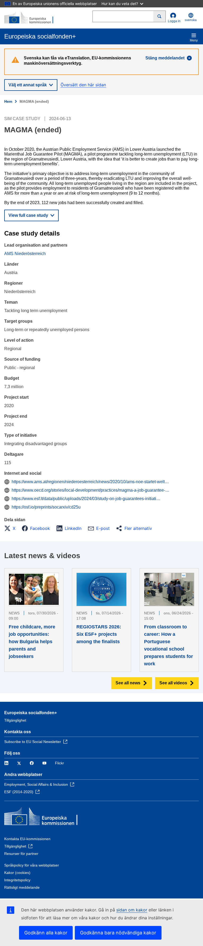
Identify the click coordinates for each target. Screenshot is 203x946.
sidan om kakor (131, 909)
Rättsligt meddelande (22, 887)
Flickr (59, 763)
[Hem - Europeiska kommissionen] (30, 18)
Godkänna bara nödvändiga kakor (118, 932)
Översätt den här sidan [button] (83, 84)
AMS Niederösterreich (25, 253)
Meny (194, 40)
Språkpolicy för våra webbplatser (31, 865)
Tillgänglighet (15, 720)
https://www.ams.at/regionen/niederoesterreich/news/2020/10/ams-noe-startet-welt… (90, 481)
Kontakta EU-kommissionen (27, 839)
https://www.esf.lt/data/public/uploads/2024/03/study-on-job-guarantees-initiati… (86, 498)
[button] (11, 528)
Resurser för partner (21, 853)
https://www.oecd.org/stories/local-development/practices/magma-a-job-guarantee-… (90, 490)
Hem (8, 101)
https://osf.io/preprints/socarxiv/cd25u (46, 507)
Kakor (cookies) (17, 872)
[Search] (159, 16)
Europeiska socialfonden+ (30, 712)
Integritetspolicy (17, 880)
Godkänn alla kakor (45, 932)
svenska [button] (191, 20)
